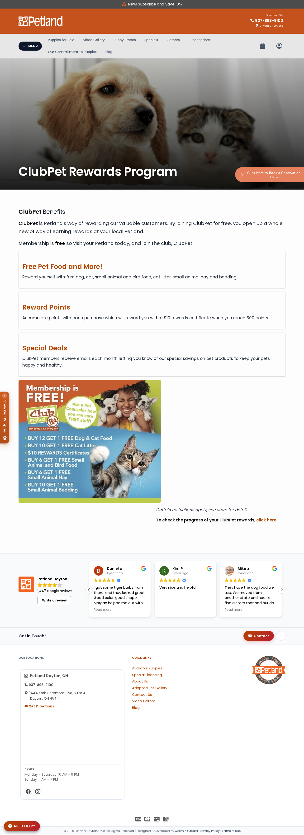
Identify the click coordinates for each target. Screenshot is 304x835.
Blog (108, 51)
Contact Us (142, 694)
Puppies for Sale (61, 40)
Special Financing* (148, 675)
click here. (266, 520)
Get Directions (41, 706)
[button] (281, 589)
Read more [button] (103, 610)
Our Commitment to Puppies (72, 51)
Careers (173, 40)
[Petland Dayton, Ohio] (41, 21)
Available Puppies (147, 668)
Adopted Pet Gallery (149, 688)
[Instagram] (38, 792)
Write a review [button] (54, 600)
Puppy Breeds (125, 40)
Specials (151, 40)
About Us (140, 681)
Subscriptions (200, 40)
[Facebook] (28, 792)
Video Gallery (94, 40)
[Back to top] (280, 636)
